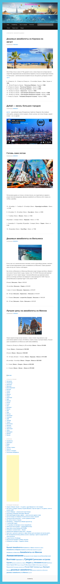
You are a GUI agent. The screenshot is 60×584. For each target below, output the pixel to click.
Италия (8, 402)
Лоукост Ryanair (10, 565)
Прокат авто (15, 28)
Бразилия (9, 386)
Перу (8, 412)
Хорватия (9, 427)
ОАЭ (8, 410)
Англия (31, 556)
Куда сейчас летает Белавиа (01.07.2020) (17, 528)
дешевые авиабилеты (21, 569)
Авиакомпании (15, 555)
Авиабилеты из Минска (31, 552)
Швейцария (9, 432)
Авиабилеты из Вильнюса (13, 552)
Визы (8, 445)
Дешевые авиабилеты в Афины (19, 562)
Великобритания (11, 387)
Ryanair (9, 547)
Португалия (9, 415)
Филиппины (10, 423)
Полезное (31, 24)
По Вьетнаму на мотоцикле (42, 564)
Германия (19, 559)
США (8, 418)
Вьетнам (9, 389)
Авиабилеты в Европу (14, 549)
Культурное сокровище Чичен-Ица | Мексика (18, 513)
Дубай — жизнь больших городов (24, 105)
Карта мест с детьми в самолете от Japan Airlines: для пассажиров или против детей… (29, 533)
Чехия (8, 430)
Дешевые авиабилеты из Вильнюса (25, 238)
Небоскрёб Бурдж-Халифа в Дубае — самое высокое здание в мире (24, 515)
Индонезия (9, 397)
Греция (8, 391)
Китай (8, 404)
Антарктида (9, 382)
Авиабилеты (10, 441)
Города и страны (11, 447)
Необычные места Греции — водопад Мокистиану (19, 526)
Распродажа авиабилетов (18, 567)
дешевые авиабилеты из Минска (17, 572)
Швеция (9, 433)
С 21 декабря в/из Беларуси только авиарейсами (19, 525)
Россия (27, 567)
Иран (8, 399)
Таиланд (9, 420)
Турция (8, 422)
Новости (9, 449)
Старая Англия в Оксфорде (13, 538)
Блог (8, 24)
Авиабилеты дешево (37, 549)
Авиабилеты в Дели (39, 547)
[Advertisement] (13, 478)
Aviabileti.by (14, 24)
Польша (9, 414)
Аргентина (9, 384)
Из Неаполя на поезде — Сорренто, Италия (17, 541)
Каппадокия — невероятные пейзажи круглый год (19, 521)
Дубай (8, 112)
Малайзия (9, 407)
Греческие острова (41, 559)
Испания (9, 400)
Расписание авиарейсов (13, 452)
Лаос (8, 405)
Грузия (8, 392)
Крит (51, 562)
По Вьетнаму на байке (30, 565)
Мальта (8, 409)
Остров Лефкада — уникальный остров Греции (19, 512)
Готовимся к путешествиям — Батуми (16, 529)
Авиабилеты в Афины (28, 547)
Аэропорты (9, 442)
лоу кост (30, 572)
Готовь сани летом (16, 153)
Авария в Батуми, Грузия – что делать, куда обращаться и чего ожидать (25, 507)
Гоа (23, 559)
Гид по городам (23, 24)
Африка (35, 556)
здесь (8, 77)
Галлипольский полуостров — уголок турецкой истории (21, 518)
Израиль (9, 394)
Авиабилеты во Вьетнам (26, 549)
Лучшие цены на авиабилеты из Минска (27, 310)
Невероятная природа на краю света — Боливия (19, 531)
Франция (9, 425)
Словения (9, 417)
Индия (8, 396)
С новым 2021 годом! (12, 523)
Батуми (39, 556)
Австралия (9, 381)
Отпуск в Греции (20, 564)
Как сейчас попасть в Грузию (14, 520)
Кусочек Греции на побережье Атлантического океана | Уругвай (23, 516)
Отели (8, 28)
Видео (8, 444)
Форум (22, 28)
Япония (8, 435)
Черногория (10, 428)
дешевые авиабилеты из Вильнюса (40, 570)
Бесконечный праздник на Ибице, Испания (17, 539)
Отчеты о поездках (11, 450)
